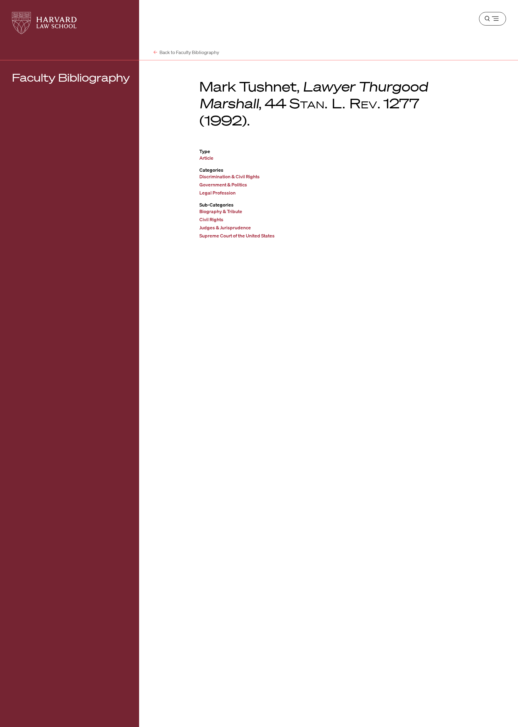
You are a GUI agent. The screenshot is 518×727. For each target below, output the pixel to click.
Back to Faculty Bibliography (189, 52)
